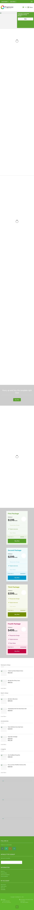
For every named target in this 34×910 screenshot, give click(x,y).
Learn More (3, 688)
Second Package (14, 550)
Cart (26, 7)
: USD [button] (12, 1)
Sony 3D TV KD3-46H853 (11, 121)
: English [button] (4, 1)
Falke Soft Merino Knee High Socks (15, 727)
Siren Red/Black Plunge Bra (14, 755)
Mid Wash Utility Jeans (13, 699)
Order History (3, 886)
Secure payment (4, 876)
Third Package (13, 587)
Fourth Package (14, 624)
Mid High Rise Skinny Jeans (14, 680)
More (25, 19)
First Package (13, 513)
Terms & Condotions (5, 874)
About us (3, 871)
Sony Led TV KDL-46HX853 (11, 91)
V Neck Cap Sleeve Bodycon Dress (15, 670)
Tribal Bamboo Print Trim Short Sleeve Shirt (17, 708)
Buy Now (17, 399)
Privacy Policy (4, 873)
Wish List (3, 887)
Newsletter (3, 889)
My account (3, 884)
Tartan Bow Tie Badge (12, 736)
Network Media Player (8, 431)
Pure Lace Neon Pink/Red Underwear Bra (17, 764)
